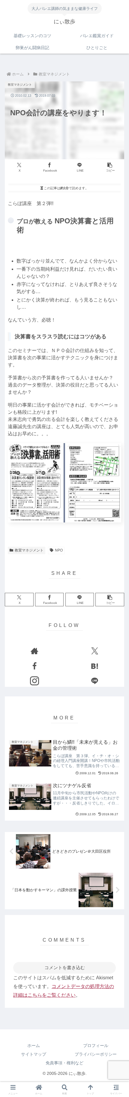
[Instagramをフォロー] (34, 681)
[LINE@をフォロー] (94, 681)
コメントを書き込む (64, 967)
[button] (109, 167)
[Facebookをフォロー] (34, 666)
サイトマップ (33, 1054)
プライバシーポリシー (96, 1054)
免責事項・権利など (64, 1062)
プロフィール (95, 1045)
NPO (59, 550)
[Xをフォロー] (94, 651)
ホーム (33, 1045)
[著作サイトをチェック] (34, 651)
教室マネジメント (29, 550)
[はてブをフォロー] (94, 666)
